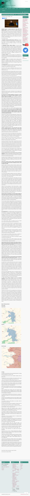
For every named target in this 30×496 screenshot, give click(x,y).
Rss (20, 469)
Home (3, 8)
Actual (6, 8)
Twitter (21, 466)
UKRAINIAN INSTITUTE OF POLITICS (8, 5)
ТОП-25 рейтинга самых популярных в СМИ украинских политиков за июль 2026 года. (25, 20)
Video (17, 8)
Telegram (3, 469)
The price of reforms (22, 8)
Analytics (9, 8)
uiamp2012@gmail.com (6, 466)
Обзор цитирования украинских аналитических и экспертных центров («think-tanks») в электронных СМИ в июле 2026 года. (25, 30)
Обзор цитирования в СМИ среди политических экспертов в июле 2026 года (25, 25)
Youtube (21, 468)
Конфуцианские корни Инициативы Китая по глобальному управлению (25, 35)
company (3, 10)
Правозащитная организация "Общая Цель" (15, 470)
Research (13, 8)
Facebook (3, 468)
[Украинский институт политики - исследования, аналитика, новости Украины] (3, 3)
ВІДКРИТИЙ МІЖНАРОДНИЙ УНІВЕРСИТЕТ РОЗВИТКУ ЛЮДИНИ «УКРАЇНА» (15, 485)
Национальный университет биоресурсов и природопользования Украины (15, 474)
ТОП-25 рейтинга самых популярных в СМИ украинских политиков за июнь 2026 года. (25, 39)
